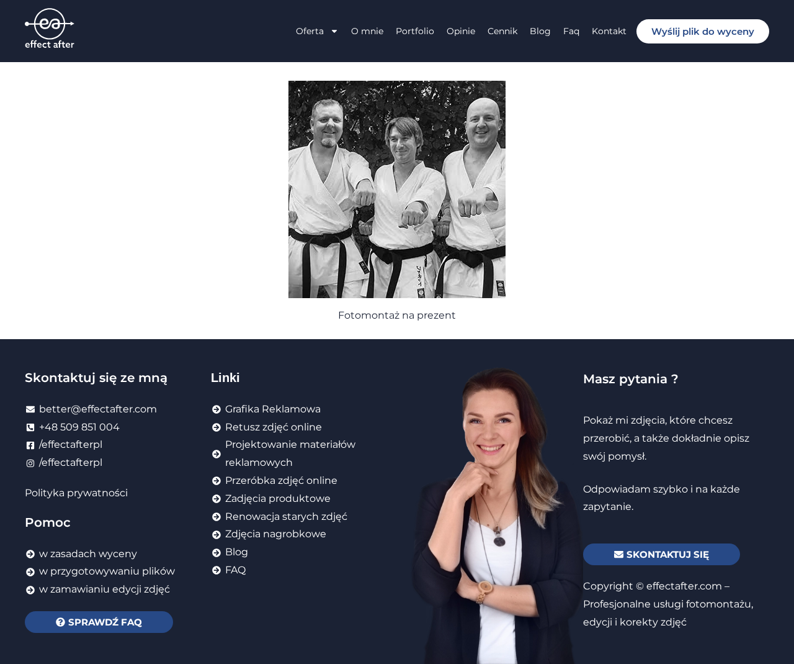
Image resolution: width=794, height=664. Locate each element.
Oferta (310, 31)
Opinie (461, 31)
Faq (571, 31)
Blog (540, 31)
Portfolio (415, 31)
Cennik (502, 31)
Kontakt (609, 31)
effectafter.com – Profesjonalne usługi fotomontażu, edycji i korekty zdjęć (668, 604)
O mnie (367, 31)
